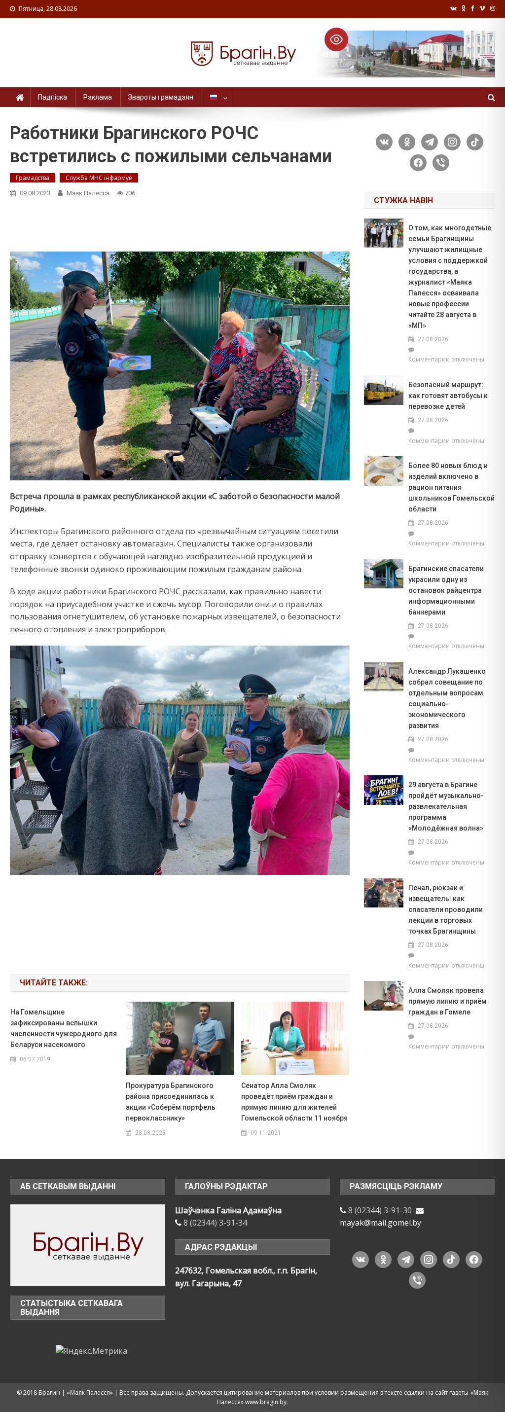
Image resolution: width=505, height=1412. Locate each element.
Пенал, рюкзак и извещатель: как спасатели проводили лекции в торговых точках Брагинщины (445, 909)
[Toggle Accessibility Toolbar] (336, 39)
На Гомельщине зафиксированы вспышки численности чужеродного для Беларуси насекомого (63, 1028)
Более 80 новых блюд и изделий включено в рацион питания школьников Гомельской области (451, 487)
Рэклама (97, 97)
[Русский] (217, 97)
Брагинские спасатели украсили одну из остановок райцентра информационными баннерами (446, 590)
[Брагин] (87, 1244)
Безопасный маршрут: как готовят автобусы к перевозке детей (448, 395)
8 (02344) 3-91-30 (380, 1210)
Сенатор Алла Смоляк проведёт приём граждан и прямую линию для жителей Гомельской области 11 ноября (294, 1102)
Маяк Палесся (88, 193)
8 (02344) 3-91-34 (215, 1222)
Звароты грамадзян (160, 97)
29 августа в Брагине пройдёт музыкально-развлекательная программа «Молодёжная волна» (446, 806)
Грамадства (32, 178)
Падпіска (52, 97)
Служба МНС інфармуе (99, 178)
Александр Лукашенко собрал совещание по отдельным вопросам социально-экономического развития (447, 698)
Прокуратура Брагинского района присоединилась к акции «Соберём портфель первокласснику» (171, 1102)
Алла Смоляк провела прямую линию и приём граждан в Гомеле (447, 1001)
